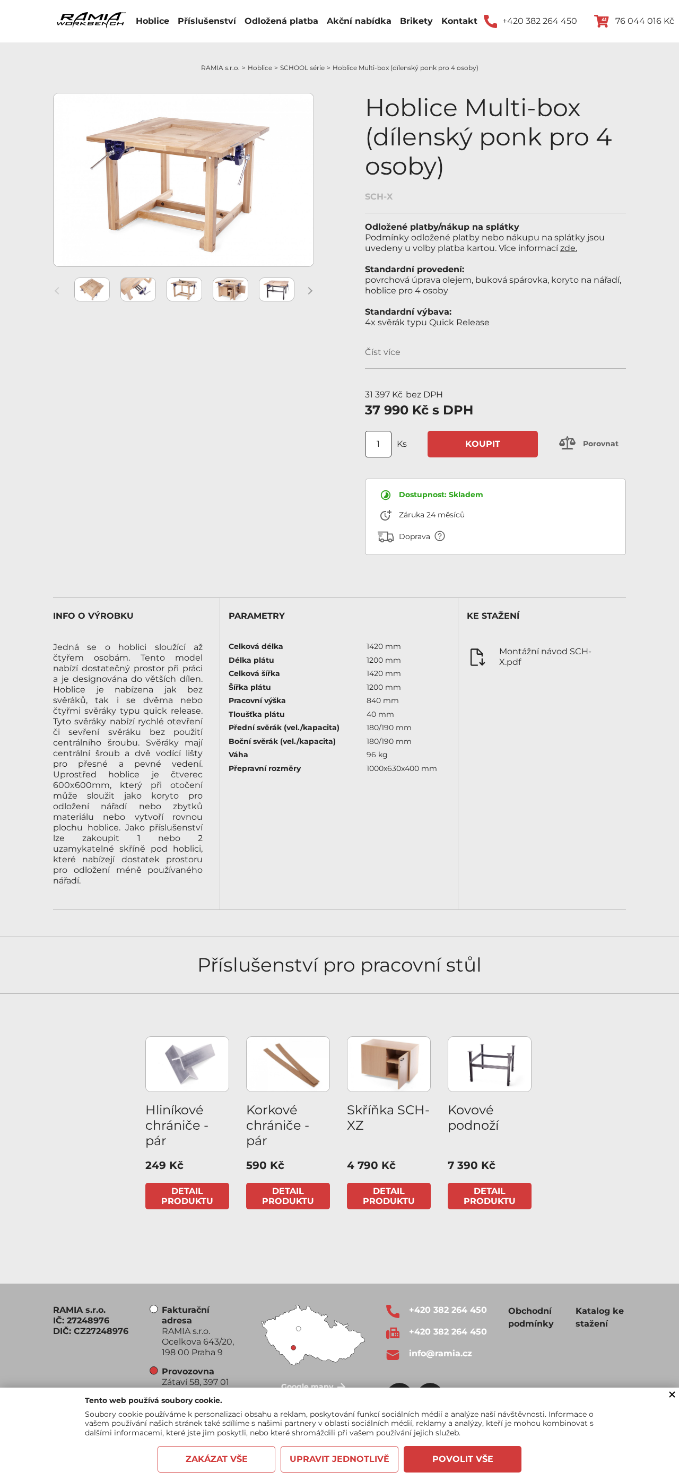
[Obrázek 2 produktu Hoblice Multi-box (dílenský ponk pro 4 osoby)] (138, 289)
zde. (568, 248)
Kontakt (459, 21)
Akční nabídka (359, 21)
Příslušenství (207, 21)
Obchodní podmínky (531, 1317)
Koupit (482, 444)
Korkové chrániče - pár (277, 1125)
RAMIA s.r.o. (220, 68)
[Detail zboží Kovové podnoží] (490, 1064)
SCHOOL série (302, 68)
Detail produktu (187, 1196)
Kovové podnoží (473, 1117)
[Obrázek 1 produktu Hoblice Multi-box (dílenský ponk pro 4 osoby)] (92, 289)
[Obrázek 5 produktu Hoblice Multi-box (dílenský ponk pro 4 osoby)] (276, 289)
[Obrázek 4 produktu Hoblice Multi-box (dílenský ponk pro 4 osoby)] (230, 289)
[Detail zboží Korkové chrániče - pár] (288, 1064)
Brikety (416, 21)
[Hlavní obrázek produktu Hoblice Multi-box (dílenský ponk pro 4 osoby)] (183, 180)
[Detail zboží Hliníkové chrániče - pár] (187, 1064)
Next (310, 291)
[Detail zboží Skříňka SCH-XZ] (389, 1064)
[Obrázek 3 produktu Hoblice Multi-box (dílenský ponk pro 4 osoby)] (184, 289)
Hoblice (152, 21)
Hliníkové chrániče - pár (176, 1125)
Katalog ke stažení (600, 1317)
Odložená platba (281, 21)
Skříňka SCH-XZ (388, 1117)
